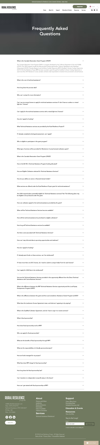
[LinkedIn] (92, 10)
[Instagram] (97, 10)
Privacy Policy (47, 436)
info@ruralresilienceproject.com (13, 404)
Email (67, 421)
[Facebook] (94, 10)
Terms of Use (38, 436)
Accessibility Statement (58, 436)
